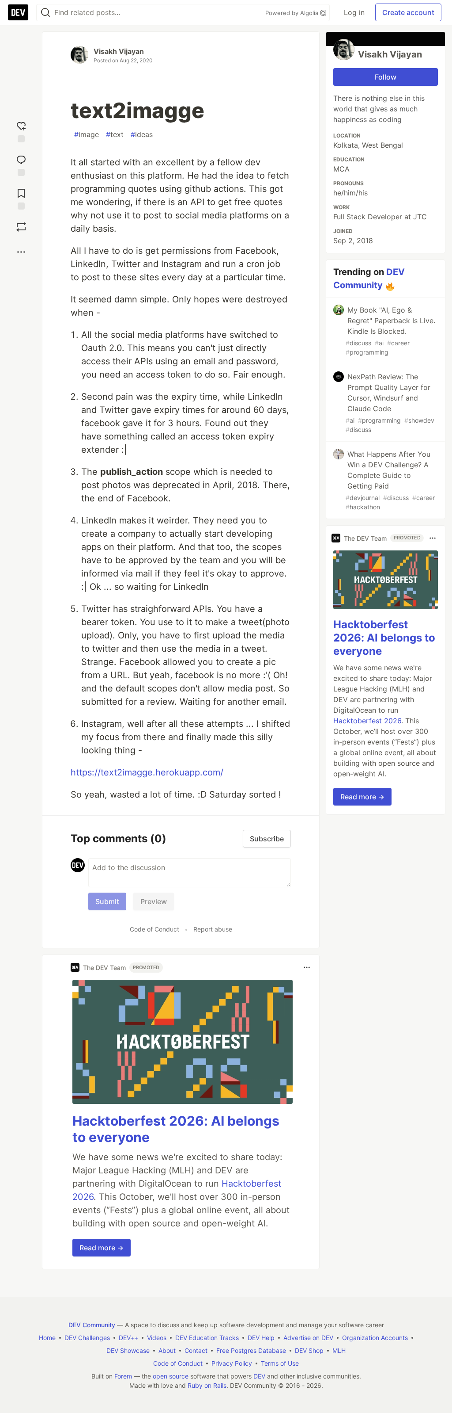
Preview (153, 901)
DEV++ (128, 1337)
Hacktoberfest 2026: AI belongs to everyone (384, 637)
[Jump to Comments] (21, 163)
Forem (123, 1376)
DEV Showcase (128, 1350)
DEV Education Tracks (207, 1337)
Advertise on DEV (308, 1337)
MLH (339, 1350)
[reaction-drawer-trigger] (21, 130)
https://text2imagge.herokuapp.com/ (147, 772)
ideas (142, 134)
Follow (385, 77)
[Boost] (21, 227)
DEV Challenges (87, 1337)
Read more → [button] (101, 1247)
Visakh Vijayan (119, 51)
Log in (354, 12)
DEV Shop (309, 1350)
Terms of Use (280, 1363)
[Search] (45, 12)
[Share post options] (21, 252)
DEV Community (91, 1325)
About (167, 1350)
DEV (259, 1376)
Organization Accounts (375, 1337)
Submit (107, 901)
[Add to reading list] (21, 197)
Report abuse (212, 929)
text (115, 134)
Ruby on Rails (207, 1385)
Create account (408, 12)
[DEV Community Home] (18, 12)
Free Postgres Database (251, 1350)
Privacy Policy (231, 1363)
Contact (196, 1350)
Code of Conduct (154, 929)
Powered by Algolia (292, 12)
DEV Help (261, 1337)
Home (47, 1337)
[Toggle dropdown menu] (307, 967)
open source (170, 1376)
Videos (156, 1337)
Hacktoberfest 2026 (367, 720)
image (86, 134)
